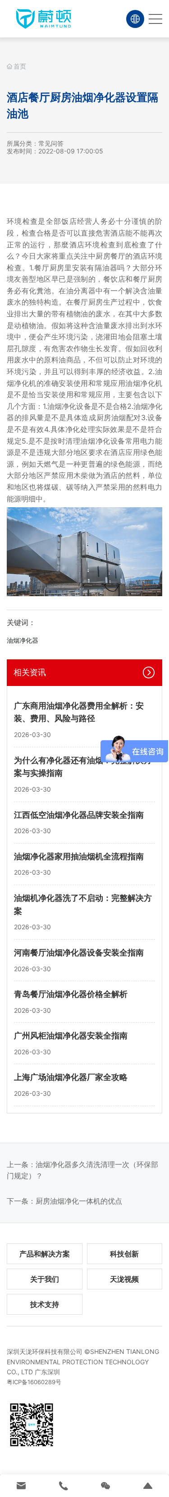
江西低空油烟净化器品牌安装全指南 (79, 815)
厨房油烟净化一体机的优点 (79, 1200)
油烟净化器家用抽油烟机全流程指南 (79, 856)
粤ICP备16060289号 (34, 1382)
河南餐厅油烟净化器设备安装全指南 (79, 952)
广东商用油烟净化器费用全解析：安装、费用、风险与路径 (79, 712)
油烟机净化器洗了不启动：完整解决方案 (83, 904)
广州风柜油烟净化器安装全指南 (71, 1035)
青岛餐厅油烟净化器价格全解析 (71, 994)
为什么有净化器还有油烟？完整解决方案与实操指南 (83, 766)
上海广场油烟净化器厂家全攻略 (71, 1077)
